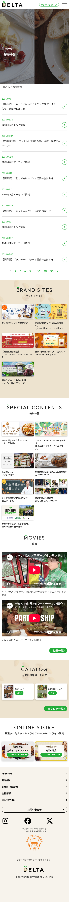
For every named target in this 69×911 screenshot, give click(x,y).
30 (52, 271)
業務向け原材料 (10, 786)
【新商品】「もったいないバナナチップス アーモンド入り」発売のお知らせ (30, 106)
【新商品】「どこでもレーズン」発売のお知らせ (27, 178)
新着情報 (17, 86)
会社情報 (6, 793)
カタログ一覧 (56, 708)
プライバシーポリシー (27, 859)
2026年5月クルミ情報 (13, 124)
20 (45, 271)
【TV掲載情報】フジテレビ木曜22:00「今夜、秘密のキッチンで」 (31, 143)
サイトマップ (45, 859)
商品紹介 (6, 780)
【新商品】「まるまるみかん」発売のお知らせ (26, 210)
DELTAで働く (9, 799)
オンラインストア (49, 4)
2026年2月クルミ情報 (13, 227)
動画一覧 (58, 650)
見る (19, 693)
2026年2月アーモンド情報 (16, 243)
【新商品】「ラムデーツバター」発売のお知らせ (27, 259)
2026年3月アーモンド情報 (16, 194)
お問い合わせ (34, 809)
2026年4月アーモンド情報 (16, 162)
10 (39, 271)
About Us (7, 773)
